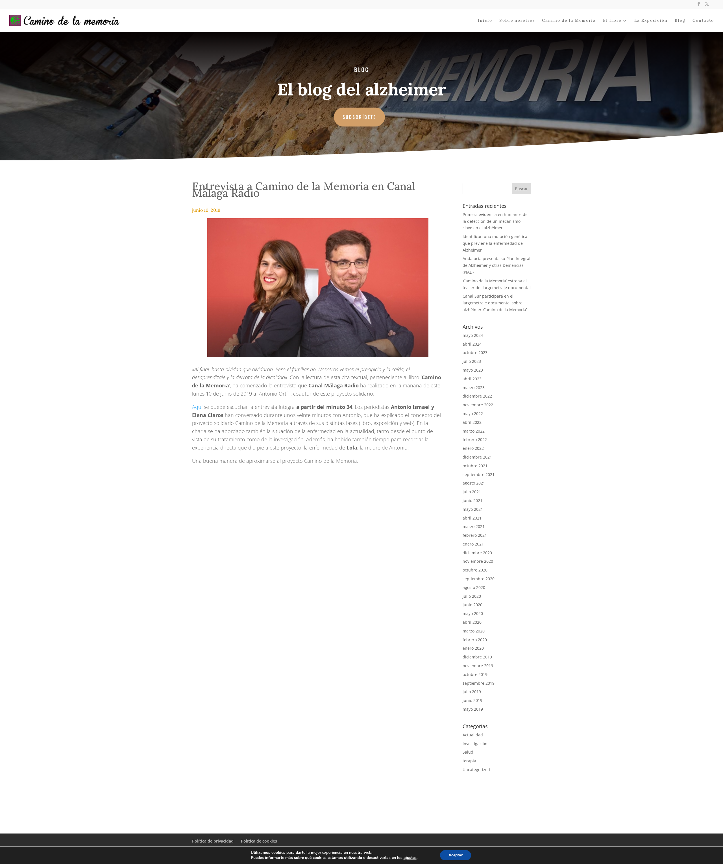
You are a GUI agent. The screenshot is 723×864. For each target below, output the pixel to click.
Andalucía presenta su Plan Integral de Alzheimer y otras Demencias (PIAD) (496, 265)
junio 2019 (472, 700)
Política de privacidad (213, 841)
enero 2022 (473, 448)
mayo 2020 (473, 613)
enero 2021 (473, 544)
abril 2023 (472, 378)
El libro (612, 21)
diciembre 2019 (477, 657)
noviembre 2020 (478, 561)
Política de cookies (259, 841)
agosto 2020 (474, 587)
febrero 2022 (475, 439)
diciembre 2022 (477, 396)
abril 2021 (472, 518)
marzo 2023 (474, 387)
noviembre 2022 (478, 404)
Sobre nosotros (517, 21)
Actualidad (473, 735)
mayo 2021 (473, 509)
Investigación (475, 743)
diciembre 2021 (477, 457)
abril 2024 (472, 344)
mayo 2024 (473, 335)
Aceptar (455, 855)
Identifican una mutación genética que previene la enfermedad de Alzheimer (495, 243)
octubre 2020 (475, 570)
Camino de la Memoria (569, 21)
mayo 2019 (473, 709)
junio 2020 (472, 604)
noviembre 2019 (478, 665)
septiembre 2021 (479, 474)
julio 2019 (472, 691)
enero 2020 (473, 648)
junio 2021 (472, 500)
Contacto (703, 21)
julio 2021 (472, 491)
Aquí (197, 406)
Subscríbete (359, 117)
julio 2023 (472, 361)
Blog (680, 21)
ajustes (410, 857)
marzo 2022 (474, 431)
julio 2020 (472, 596)
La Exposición (651, 21)
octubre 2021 (475, 465)
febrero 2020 (475, 639)
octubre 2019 (475, 674)
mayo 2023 (473, 370)
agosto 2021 (474, 483)
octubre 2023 (475, 352)
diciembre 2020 (477, 552)
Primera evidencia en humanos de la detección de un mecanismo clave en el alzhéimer (495, 221)
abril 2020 (472, 622)
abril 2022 (472, 422)
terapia (469, 760)
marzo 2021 (474, 526)
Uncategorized (476, 769)
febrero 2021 (475, 535)
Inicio (485, 21)
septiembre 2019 (479, 683)
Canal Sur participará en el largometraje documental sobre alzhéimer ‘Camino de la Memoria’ (495, 302)
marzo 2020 (474, 631)
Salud (468, 752)
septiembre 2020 (479, 578)
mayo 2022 (473, 413)
